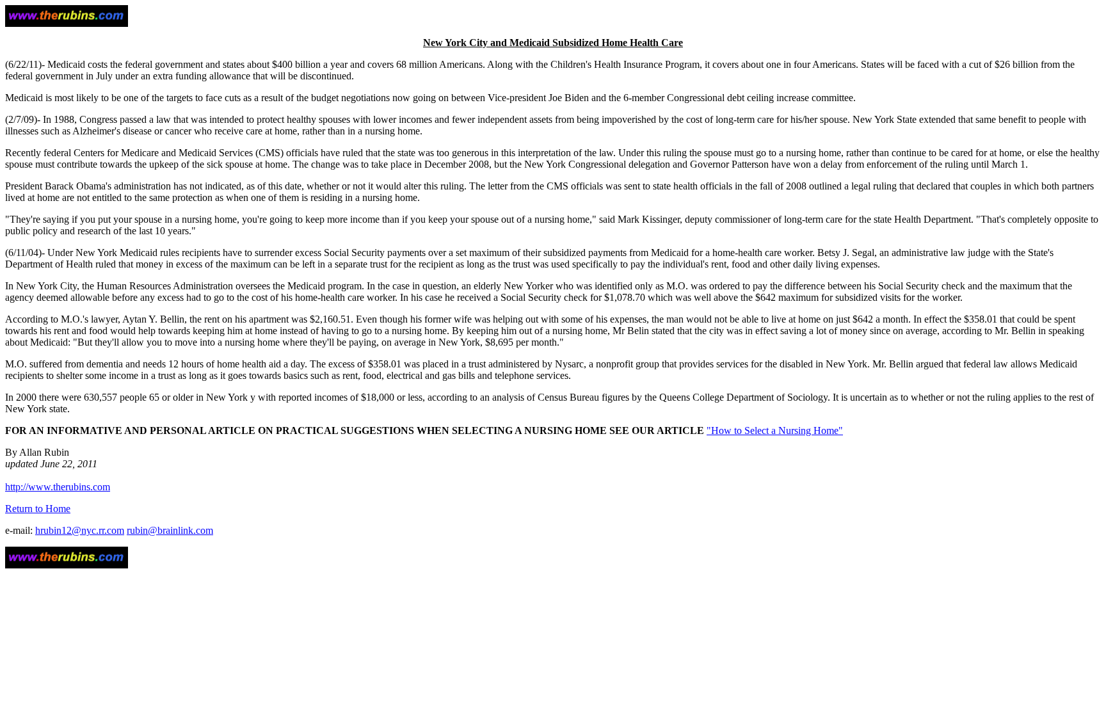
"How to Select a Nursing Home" (775, 430)
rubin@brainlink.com (170, 530)
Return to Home (37, 508)
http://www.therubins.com (57, 486)
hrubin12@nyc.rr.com (79, 530)
